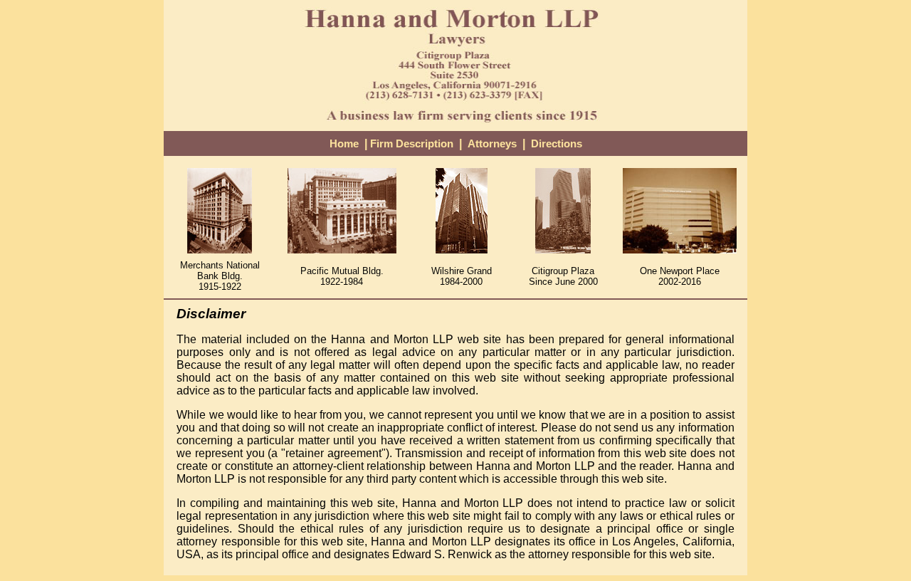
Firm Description (411, 144)
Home (344, 144)
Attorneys (492, 144)
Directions (556, 144)
